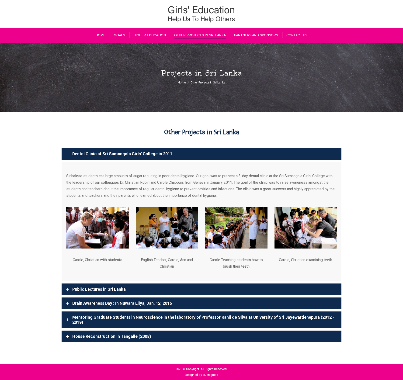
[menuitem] (100, 35)
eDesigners (210, 375)
